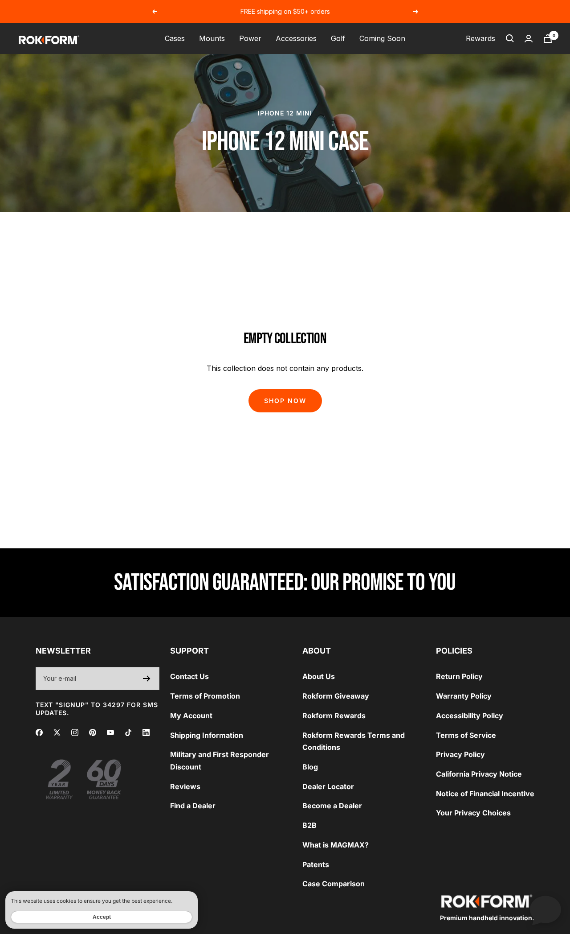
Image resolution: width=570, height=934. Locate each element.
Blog (310, 766)
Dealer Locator (328, 786)
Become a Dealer (332, 805)
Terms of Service (466, 735)
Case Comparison (333, 883)
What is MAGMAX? (335, 844)
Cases (175, 38)
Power (250, 38)
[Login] (529, 38)
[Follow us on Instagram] (74, 732)
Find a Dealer (193, 805)
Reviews (185, 786)
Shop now (285, 400)
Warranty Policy (464, 695)
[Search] (510, 38)
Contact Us (189, 676)
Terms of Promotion (205, 695)
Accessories (296, 38)
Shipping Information (206, 735)
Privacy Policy (460, 754)
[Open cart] (547, 38)
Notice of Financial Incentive (485, 793)
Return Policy (459, 676)
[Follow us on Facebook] (39, 732)
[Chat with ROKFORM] (545, 909)
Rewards (480, 38)
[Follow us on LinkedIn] (146, 732)
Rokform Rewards (334, 715)
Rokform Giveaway (335, 695)
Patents (315, 864)
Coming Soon (382, 38)
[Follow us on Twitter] (57, 732)
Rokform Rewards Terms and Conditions (353, 741)
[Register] (147, 678)
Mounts (212, 38)
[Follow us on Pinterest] (92, 732)
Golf (338, 38)
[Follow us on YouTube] (110, 732)
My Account (191, 715)
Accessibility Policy (469, 715)
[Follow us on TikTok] (128, 732)
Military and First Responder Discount (219, 760)
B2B (309, 825)
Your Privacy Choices (473, 812)
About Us (318, 676)
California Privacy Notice (479, 773)
